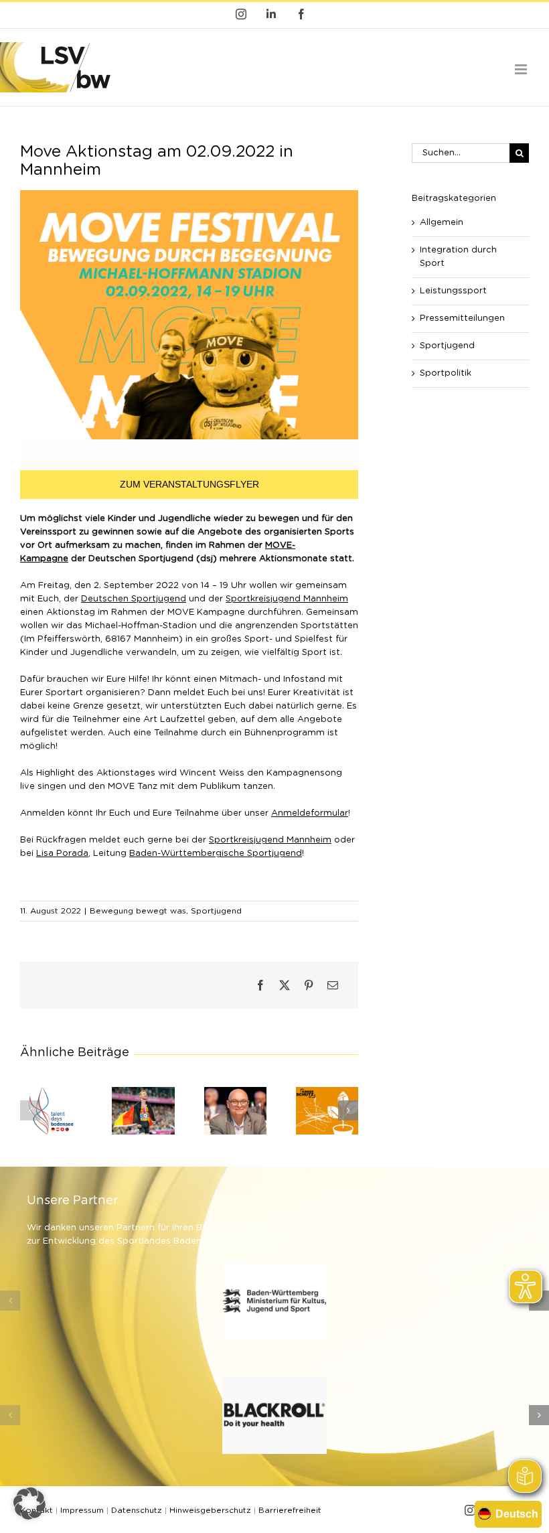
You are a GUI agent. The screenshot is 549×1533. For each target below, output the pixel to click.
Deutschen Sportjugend (133, 599)
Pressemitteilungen (462, 318)
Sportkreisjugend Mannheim (287, 599)
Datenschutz (136, 1510)
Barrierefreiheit (289, 1510)
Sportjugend (216, 911)
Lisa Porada (62, 853)
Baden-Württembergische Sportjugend (215, 853)
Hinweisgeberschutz (210, 1510)
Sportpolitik (445, 373)
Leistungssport (453, 291)
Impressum (82, 1510)
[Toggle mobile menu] (522, 69)
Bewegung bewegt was (138, 911)
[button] (30, 1110)
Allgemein (441, 222)
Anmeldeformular (309, 813)
